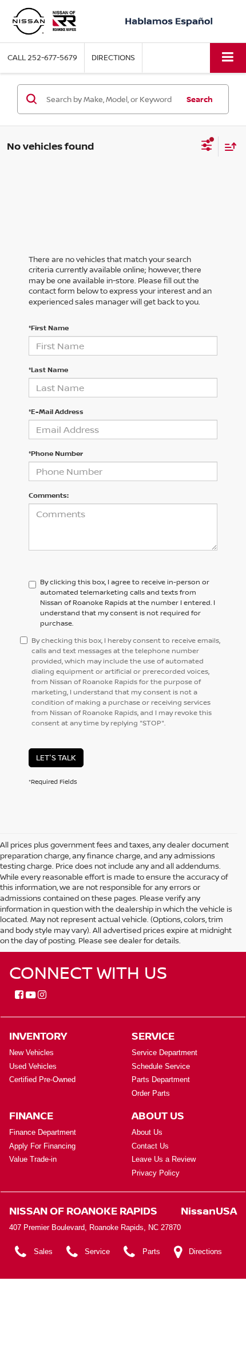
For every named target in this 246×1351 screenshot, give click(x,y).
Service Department (164, 1052)
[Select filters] (207, 146)
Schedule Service (161, 1066)
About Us (147, 1132)
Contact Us (150, 1146)
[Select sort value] (228, 146)
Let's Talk (56, 757)
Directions (113, 57)
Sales (43, 1251)
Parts (151, 1251)
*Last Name (48, 369)
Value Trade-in (33, 1159)
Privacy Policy (156, 1173)
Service (97, 1251)
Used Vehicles (33, 1066)
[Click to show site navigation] (228, 57)
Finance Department (42, 1132)
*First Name (49, 328)
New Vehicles (31, 1052)
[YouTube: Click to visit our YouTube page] (30, 995)
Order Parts (151, 1093)
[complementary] (211, 1316)
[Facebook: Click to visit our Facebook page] (19, 995)
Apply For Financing (42, 1146)
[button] (42, 57)
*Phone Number (56, 453)
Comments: (49, 495)
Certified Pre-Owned (42, 1079)
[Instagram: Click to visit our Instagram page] (42, 995)
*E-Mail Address (56, 411)
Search (200, 99)
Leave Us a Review (164, 1159)
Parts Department (161, 1079)
